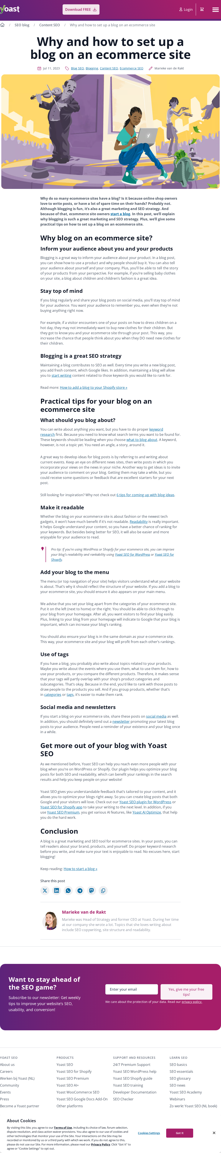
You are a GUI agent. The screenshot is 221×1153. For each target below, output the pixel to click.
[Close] (214, 1132)
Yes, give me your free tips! (186, 992)
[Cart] (202, 9)
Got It (179, 1133)
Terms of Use (63, 1127)
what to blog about (141, 439)
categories (52, 694)
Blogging (92, 68)
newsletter (121, 721)
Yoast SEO (8, 1058)
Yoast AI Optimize (147, 812)
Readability (139, 521)
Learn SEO (178, 1058)
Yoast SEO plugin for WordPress (145, 802)
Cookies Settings (149, 1133)
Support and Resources (134, 1058)
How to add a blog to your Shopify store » (93, 387)
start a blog (120, 214)
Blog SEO (77, 68)
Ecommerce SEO (131, 68)
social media (156, 716)
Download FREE (78, 9)
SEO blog (22, 25)
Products (65, 1058)
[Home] (2, 25)
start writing (61, 375)
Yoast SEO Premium (63, 812)
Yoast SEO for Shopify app (61, 807)
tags (70, 694)
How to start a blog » (80, 868)
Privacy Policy (100, 1144)
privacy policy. (192, 1002)
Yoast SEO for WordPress (132, 554)
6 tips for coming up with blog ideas (145, 495)
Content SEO (49, 25)
